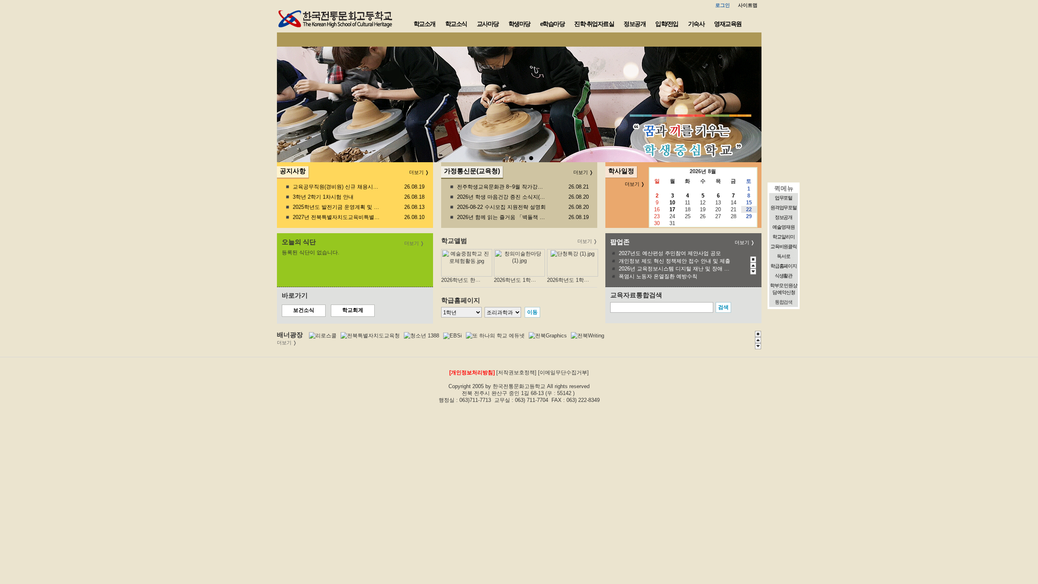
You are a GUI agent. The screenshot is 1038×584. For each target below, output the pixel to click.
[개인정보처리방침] (472, 372)
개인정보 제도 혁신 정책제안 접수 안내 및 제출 (674, 253)
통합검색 (783, 302)
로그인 (722, 5)
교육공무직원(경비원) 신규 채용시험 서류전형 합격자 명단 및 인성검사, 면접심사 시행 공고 (338, 187)
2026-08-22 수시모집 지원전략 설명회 (501, 207)
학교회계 (352, 310)
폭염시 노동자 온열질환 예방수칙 (658, 269)
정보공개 (635, 23)
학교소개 (424, 23)
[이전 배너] (753, 265)
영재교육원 (728, 23)
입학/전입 (666, 23)
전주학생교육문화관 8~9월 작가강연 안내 (502, 187)
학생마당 (519, 23)
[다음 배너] (753, 271)
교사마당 (488, 23)
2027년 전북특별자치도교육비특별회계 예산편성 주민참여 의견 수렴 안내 (338, 217)
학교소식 (456, 23)
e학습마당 (552, 23)
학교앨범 (454, 240)
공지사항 (293, 170)
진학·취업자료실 (594, 23)
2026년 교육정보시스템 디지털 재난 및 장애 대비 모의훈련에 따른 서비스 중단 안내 (676, 261)
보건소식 (303, 310)
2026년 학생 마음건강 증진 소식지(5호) (502, 197)
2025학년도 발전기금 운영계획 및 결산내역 (338, 207)
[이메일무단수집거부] (563, 372)
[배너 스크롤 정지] (753, 259)
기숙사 (696, 23)
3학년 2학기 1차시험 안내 (323, 197)
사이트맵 (747, 5)
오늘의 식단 (299, 241)
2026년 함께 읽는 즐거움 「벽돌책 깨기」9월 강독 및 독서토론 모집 (502, 217)
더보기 (742, 242)
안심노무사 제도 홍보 (644, 276)
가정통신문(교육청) (472, 170)
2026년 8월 (703, 171)
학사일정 (621, 170)
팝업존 (620, 241)
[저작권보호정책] (516, 372)
